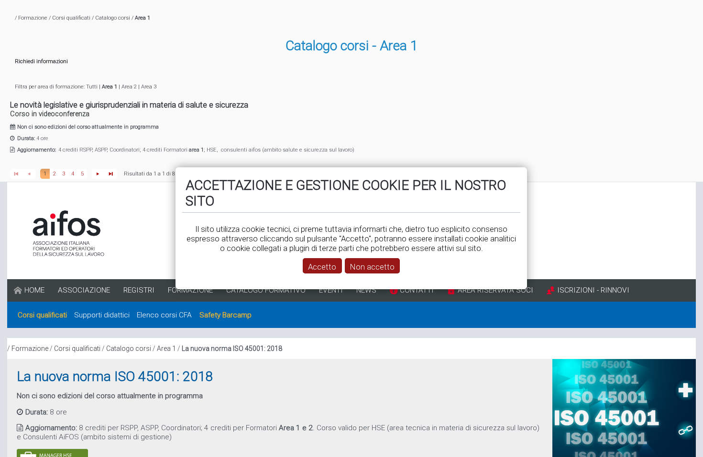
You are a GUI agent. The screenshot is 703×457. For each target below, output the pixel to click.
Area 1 (166, 348)
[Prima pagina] (16, 173)
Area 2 (129, 87)
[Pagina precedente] (28, 173)
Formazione (32, 18)
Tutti (92, 87)
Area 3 (148, 87)
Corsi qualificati (71, 18)
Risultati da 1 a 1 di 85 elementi (162, 174)
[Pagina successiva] (98, 173)
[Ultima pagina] (111, 173)
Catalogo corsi (112, 18)
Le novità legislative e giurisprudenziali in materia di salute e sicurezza (129, 104)
